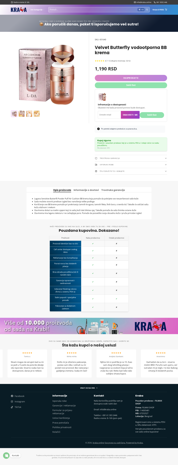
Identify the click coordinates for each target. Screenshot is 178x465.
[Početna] (19, 9)
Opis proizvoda (62, 190)
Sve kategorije (36, 9)
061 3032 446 (161, 2)
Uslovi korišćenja (61, 417)
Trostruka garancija (113, 190)
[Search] (147, 9)
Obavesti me (130, 114)
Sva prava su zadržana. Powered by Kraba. (124, 442)
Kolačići (56, 431)
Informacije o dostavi (86, 190)
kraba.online (98, 442)
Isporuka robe (59, 400)
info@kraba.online (143, 2)
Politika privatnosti (61, 427)
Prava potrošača (60, 422)
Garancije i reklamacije (64, 405)
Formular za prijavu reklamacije (62, 412)
